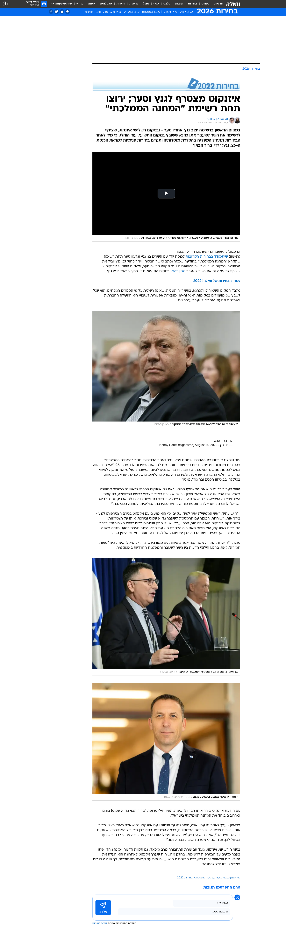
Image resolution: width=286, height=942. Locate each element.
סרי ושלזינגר (170, 12)
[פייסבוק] (51, 11)
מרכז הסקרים (131, 12)
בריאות (133, 3)
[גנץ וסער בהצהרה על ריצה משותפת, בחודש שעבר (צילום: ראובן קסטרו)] (166, 616)
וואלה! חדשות (93, 12)
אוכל (146, 3)
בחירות (192, 3)
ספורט (206, 3)
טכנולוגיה (106, 3)
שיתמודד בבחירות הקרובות (207, 257)
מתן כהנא (177, 271)
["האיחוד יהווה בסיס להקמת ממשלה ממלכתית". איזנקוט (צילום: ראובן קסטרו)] (166, 369)
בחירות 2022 (184, 877)
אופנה (92, 3)
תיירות (121, 3)
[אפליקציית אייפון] (62, 11)
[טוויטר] (56, 11)
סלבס (166, 3)
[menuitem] (216, 4)
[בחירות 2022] (166, 84)
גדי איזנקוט (234, 877)
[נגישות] (5, 4)
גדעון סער (212, 877)
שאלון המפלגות (151, 12)
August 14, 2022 (206, 445)
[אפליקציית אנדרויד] (67, 11)
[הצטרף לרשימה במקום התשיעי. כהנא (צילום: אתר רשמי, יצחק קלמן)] (166, 742)
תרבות (179, 3)
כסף (156, 3)
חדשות (218, 3)
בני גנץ (222, 877)
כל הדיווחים (186, 12)
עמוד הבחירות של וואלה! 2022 (216, 281)
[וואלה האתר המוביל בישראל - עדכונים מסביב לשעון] (233, 4)
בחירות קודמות (112, 12)
